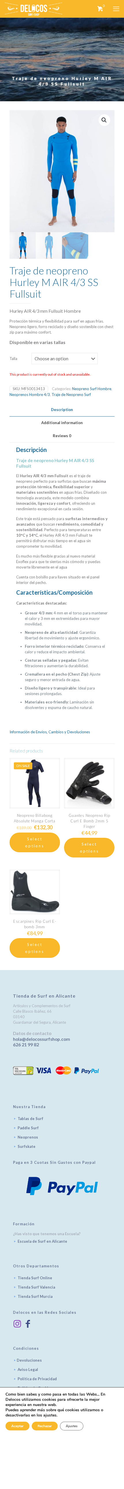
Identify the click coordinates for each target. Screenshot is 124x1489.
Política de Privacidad (37, 1378)
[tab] (62, 409)
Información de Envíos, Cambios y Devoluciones (50, 732)
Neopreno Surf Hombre (91, 388)
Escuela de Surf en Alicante (42, 1241)
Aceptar (17, 1426)
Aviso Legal (28, 1369)
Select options (34, 842)
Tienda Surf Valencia (36, 1287)
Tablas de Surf (30, 1118)
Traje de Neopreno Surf (71, 394)
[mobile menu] (116, 9)
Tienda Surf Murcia (35, 1296)
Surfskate (26, 1146)
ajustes (50, 1415)
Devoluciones (29, 1360)
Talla (13, 358)
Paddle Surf (28, 1128)
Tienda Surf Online (35, 1277)
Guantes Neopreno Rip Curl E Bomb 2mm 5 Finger (89, 821)
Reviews (62, 435)
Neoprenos (28, 1137)
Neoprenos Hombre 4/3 (30, 394)
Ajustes (72, 1426)
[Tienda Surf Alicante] (33, 8)
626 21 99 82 (26, 1044)
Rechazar (44, 1426)
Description (62, 409)
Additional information (62, 422)
